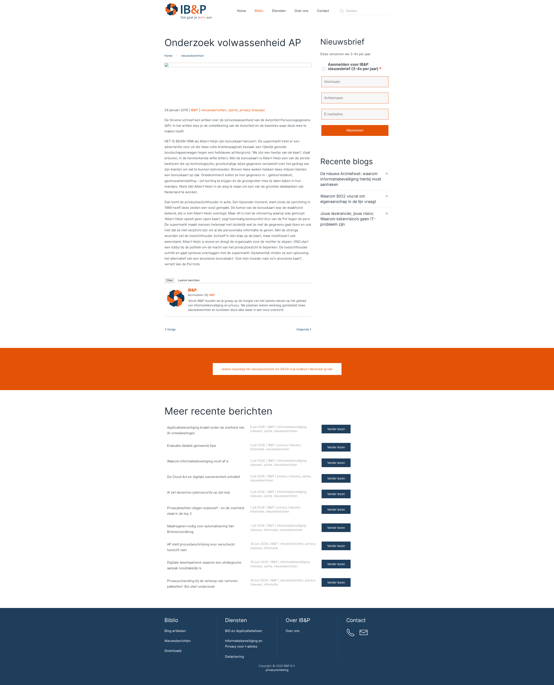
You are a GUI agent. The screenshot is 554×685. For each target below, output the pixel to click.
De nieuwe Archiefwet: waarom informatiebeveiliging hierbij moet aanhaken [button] (350, 179)
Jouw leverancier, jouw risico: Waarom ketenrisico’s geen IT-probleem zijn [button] (347, 219)
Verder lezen (336, 429)
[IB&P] (175, 298)
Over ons (293, 631)
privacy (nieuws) (252, 110)
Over (170, 280)
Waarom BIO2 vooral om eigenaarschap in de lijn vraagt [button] (348, 199)
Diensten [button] (279, 11)
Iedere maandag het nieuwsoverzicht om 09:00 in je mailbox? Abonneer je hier (277, 369)
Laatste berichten (189, 280)
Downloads (173, 651)
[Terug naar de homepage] (188, 11)
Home (241, 11)
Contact (323, 11)
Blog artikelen (175, 631)
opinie (233, 110)
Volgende (302, 329)
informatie (257, 449)
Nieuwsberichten (177, 641)
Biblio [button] (259, 11)
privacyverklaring (277, 670)
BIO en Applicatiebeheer (243, 631)
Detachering (234, 656)
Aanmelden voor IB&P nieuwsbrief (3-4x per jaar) (354, 66)
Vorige (171, 329)
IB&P (194, 110)
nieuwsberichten (214, 110)
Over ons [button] (301, 11)
